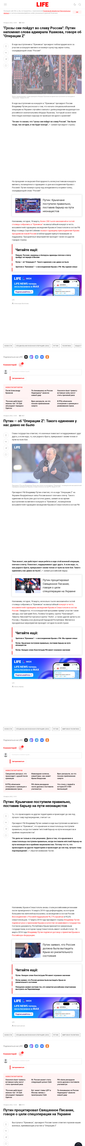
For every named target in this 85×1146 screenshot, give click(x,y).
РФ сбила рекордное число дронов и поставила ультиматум (42, 786)
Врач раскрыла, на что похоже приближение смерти (40, 403)
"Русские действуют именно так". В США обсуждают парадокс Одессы (15, 404)
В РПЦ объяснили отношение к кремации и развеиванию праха (67, 403)
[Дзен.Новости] (26, 357)
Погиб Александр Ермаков (13, 391)
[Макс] (31, 357)
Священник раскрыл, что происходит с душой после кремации (17, 776)
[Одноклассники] (47, 357)
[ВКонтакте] (42, 357)
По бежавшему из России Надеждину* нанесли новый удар (42, 392)
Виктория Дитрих (19, 1026)
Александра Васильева (21, 303)
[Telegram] (36, 357)
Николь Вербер (19, 686)
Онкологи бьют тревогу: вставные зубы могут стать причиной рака (67, 392)
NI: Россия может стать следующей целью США (41, 1114)
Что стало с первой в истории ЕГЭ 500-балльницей (66, 786)
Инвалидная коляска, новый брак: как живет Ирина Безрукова (41, 776)
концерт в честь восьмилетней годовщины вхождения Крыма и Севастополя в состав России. (44, 607)
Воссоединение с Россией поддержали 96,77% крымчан (38, 916)
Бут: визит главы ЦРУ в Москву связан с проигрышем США (41, 1125)
